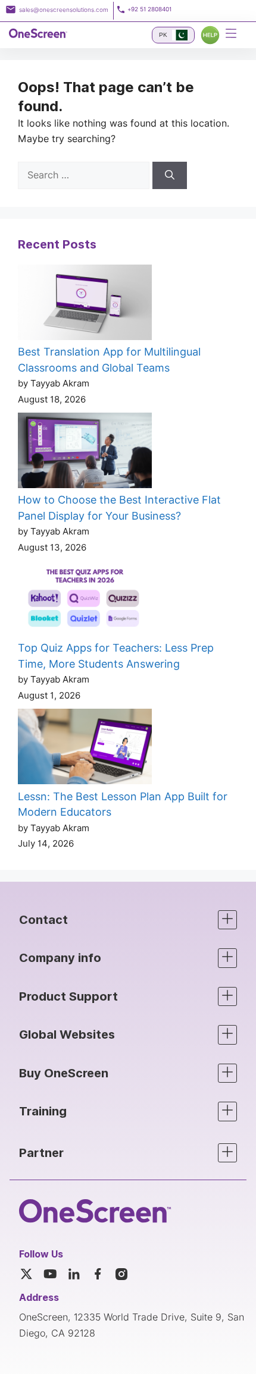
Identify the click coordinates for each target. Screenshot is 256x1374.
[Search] (169, 175)
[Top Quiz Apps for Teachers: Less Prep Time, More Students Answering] (85, 600)
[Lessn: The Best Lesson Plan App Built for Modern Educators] (85, 748)
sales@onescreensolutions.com (63, 9)
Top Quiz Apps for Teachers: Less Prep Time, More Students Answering (116, 656)
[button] (128, 920)
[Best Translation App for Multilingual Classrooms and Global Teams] (85, 304)
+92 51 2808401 (149, 9)
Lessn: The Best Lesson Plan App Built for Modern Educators (122, 804)
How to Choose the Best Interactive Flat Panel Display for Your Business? (119, 508)
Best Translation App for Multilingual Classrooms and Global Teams (109, 360)
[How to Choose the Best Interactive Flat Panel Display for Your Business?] (85, 452)
